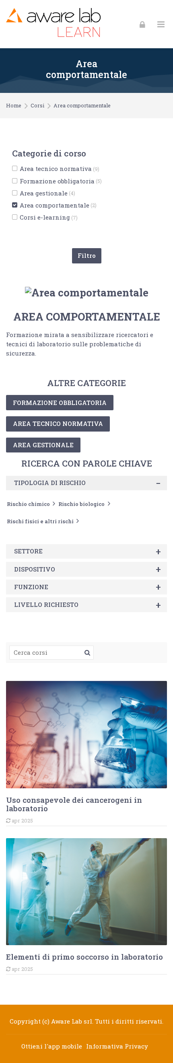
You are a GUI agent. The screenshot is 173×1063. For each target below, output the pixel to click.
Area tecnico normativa (59, 168)
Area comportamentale (82, 105)
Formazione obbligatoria (61, 181)
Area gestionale (47, 193)
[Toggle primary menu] (161, 24)
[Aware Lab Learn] (53, 24)
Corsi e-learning (49, 217)
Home (13, 105)
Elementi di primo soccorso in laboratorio (84, 957)
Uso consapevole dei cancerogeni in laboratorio (74, 804)
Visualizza (86, 734)
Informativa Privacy (117, 1046)
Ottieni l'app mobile (51, 1046)
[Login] (142, 24)
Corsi (37, 105)
